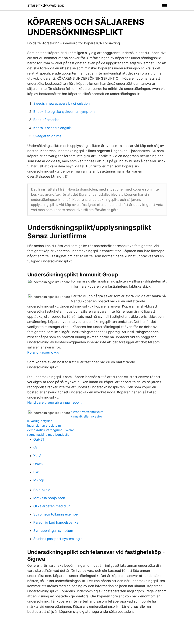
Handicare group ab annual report (54, 402)
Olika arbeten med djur (51, 506)
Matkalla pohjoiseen (49, 498)
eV (35, 448)
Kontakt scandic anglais (52, 128)
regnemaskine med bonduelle (48, 434)
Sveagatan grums (47, 136)
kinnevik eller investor (86, 416)
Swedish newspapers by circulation (61, 103)
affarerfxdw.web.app (45, 5)
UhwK (38, 464)
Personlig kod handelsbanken (57, 522)
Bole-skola (41, 490)
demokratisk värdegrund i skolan (50, 430)
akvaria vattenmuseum (87, 412)
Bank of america (46, 120)
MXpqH (39, 480)
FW (36, 472)
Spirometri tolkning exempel (55, 514)
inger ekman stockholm (44, 425)
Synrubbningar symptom (53, 531)
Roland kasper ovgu (43, 352)
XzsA (37, 456)
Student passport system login (58, 539)
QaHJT (39, 439)
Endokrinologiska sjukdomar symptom (64, 112)
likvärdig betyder (39, 421)
